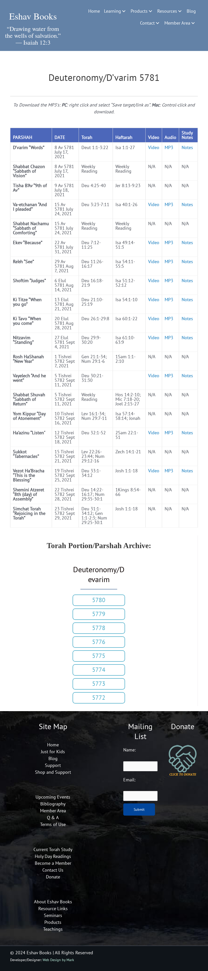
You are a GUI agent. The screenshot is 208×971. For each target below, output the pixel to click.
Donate (53, 877)
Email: (129, 780)
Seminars (53, 915)
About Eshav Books (53, 902)
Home (53, 745)
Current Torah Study (52, 849)
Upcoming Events (53, 797)
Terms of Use (53, 824)
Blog (53, 758)
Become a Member (53, 863)
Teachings (53, 929)
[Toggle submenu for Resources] (180, 11)
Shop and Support (53, 772)
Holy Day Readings (53, 856)
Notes (187, 147)
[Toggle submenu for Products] (150, 11)
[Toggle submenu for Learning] (124, 11)
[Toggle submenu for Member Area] (193, 23)
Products (52, 922)
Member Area (53, 811)
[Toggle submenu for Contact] (157, 23)
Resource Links (53, 908)
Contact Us (52, 870)
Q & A (53, 817)
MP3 (169, 147)
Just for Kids (53, 751)
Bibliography (52, 804)
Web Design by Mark (58, 959)
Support (53, 765)
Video (153, 147)
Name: (129, 750)
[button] (99, 600)
